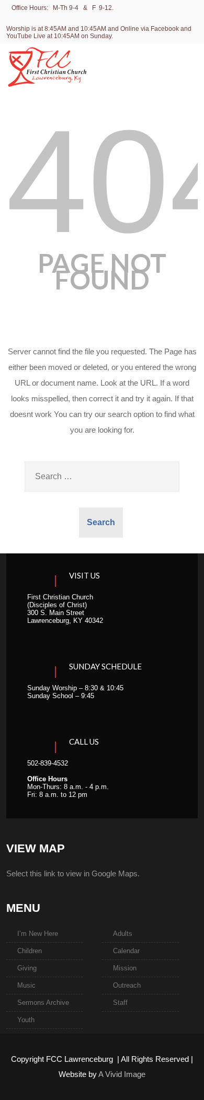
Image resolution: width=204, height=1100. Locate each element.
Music (26, 985)
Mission (125, 968)
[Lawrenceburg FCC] (47, 93)
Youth (26, 1020)
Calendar (126, 951)
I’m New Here (37, 933)
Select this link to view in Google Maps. (73, 873)
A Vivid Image (121, 1074)
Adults (122, 933)
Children (29, 951)
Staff (120, 1002)
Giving (27, 968)
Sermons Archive (43, 1002)
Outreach (127, 985)
